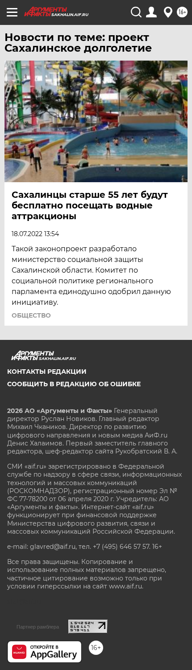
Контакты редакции (47, 372)
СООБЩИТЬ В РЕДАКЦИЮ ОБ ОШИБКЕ (74, 384)
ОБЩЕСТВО (31, 315)
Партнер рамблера (38, 626)
